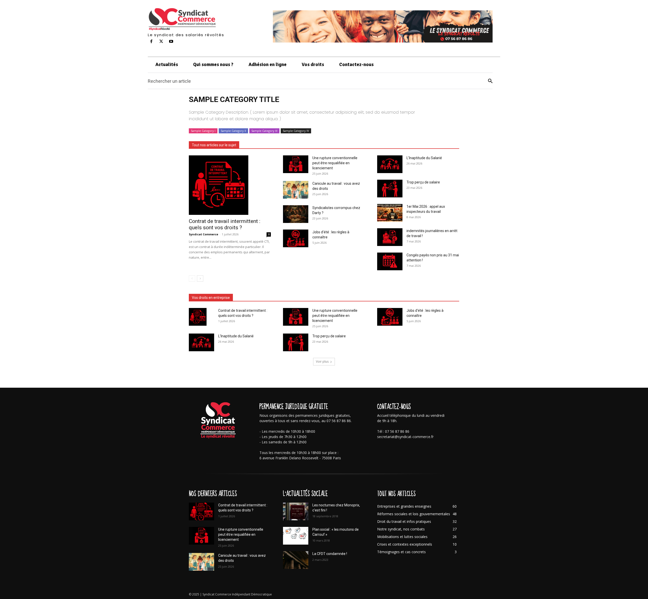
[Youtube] (171, 41)
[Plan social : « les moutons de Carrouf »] (295, 536)
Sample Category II (233, 131)
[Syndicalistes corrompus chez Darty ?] (295, 214)
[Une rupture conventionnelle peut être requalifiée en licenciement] (295, 164)
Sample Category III (264, 131)
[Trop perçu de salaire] (389, 188)
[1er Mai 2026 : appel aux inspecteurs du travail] (389, 213)
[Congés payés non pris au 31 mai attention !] (389, 261)
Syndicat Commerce (203, 234)
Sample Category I (203, 131)
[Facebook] (151, 41)
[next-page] (200, 278)
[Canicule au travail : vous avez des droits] (295, 190)
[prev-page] (192, 278)
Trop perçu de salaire (423, 182)
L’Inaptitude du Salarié (424, 158)
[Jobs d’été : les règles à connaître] (295, 238)
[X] (161, 41)
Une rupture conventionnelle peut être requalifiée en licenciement (334, 163)
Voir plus (322, 361)
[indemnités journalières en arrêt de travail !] (389, 237)
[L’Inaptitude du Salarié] (389, 164)
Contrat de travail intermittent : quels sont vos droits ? (224, 224)
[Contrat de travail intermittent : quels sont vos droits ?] (230, 185)
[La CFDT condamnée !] (295, 560)
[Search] (490, 81)
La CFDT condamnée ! (329, 554)
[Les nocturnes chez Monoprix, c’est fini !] (295, 511)
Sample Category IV (296, 131)
